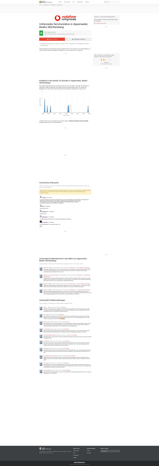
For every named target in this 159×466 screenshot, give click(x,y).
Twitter (88, 450)
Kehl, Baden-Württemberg (83, 267)
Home (59, 2)
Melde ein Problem (52, 39)
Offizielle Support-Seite (101, 23)
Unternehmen (67, 2)
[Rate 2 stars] (104, 60)
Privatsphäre (80, 2)
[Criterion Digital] (79, 462)
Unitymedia (53, 4)
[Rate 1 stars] (102, 60)
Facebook (89, 453)
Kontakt (87, 2)
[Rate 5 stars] (111, 60)
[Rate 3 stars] (106, 60)
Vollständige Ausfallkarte (79, 39)
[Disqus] (65, 210)
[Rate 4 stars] (109, 60)
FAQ (74, 2)
